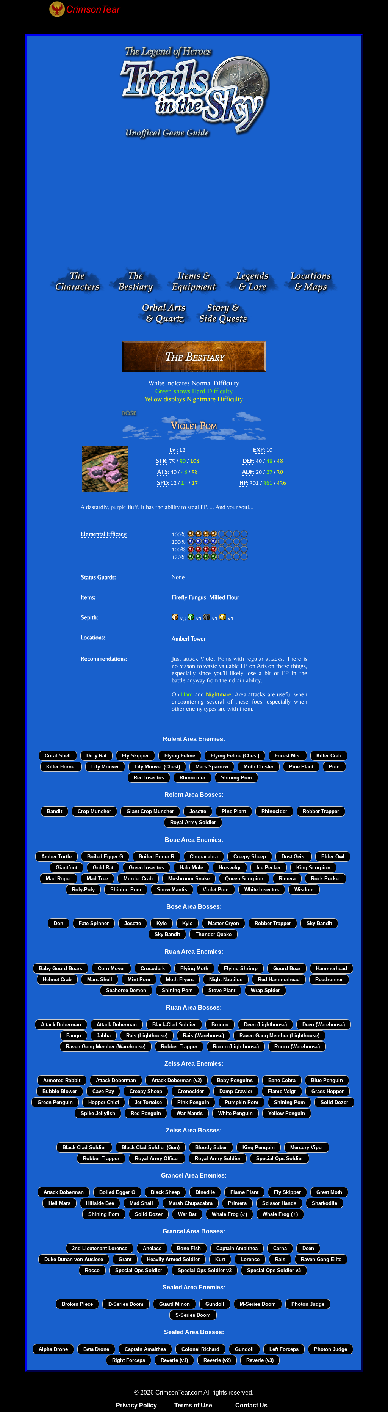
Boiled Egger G (105, 856)
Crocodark (153, 968)
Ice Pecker (269, 867)
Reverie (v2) (217, 1360)
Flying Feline (179, 756)
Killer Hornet (61, 767)
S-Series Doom (193, 1315)
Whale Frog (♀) (280, 1214)
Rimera (287, 878)
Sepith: (89, 617)
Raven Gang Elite (321, 1259)
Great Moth (329, 1192)
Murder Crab (138, 878)
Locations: (93, 637)
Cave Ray (103, 1091)
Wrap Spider (265, 990)
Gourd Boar (286, 968)
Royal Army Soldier (193, 822)
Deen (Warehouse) (323, 1024)
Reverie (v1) (174, 1360)
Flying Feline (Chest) (235, 756)
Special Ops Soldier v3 (274, 1270)
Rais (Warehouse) (203, 1035)
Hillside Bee (100, 1203)
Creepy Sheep (249, 856)
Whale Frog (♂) (229, 1214)
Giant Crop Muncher (150, 811)
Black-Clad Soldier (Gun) (151, 1147)
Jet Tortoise (148, 1102)
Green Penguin (55, 1102)
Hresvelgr (230, 867)
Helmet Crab (57, 979)
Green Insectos (146, 867)
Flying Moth (194, 968)
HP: (243, 482)
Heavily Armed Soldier (173, 1259)
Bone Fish (189, 1248)
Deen (308, 1248)
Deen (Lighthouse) (265, 1024)
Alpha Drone (53, 1349)
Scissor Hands (279, 1203)
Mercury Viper (306, 1147)
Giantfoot (66, 867)
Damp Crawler (235, 1091)
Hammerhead (331, 968)
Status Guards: (98, 577)
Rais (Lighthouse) (146, 1035)
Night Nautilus (225, 979)
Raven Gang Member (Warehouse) (106, 1046)
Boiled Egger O (117, 1192)
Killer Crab (328, 756)
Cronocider (191, 1091)
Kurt (220, 1259)
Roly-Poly (83, 889)
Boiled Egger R (156, 856)
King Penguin (258, 1147)
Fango (73, 1035)
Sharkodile (324, 1203)
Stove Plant (221, 990)
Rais (280, 1259)
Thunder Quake (214, 934)
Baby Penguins (235, 1080)
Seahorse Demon (126, 990)
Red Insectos (149, 778)
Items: (88, 597)
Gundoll (214, 1304)
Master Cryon (223, 923)
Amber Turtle (56, 856)
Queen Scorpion (244, 878)
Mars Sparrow (212, 767)
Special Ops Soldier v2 (205, 1270)
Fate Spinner (94, 923)
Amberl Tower (189, 638)
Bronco (219, 1024)
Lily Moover (105, 767)
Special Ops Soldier (279, 1158)
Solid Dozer (334, 1102)
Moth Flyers (180, 979)
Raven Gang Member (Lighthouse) (279, 1035)
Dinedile (205, 1192)
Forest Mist (288, 756)
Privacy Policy (136, 1405)
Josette (197, 811)
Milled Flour (224, 597)
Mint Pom (139, 979)
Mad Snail (141, 1203)
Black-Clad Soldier (174, 1024)
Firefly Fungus (189, 597)
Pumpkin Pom (241, 1102)
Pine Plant (301, 767)
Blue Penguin (327, 1080)
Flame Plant (244, 1192)
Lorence (250, 1259)
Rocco (92, 1270)
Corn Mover (111, 968)
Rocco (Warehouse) (297, 1046)
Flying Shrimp (241, 968)
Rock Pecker (325, 878)
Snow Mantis (172, 889)
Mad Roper (58, 878)
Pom (334, 767)
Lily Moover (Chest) (157, 767)
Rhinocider (192, 778)
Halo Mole (191, 867)
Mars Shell (99, 979)
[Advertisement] (193, 205)
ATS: (163, 471)
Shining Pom (236, 778)
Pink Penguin (193, 1102)
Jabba (104, 1035)
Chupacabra (204, 856)
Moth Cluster (259, 767)
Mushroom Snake (189, 878)
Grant (125, 1259)
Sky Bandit (319, 923)
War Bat (187, 1214)
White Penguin (235, 1113)
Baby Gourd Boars (60, 968)
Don (58, 923)
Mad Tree (97, 878)
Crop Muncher (94, 811)
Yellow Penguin (286, 1113)
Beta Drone (96, 1349)
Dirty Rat (96, 756)
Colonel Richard (200, 1349)
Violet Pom (216, 889)
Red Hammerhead (279, 979)
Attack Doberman (61, 1024)
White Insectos (261, 889)
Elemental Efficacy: (104, 533)
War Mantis (190, 1113)
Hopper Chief (103, 1102)
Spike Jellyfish (98, 1113)
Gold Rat (103, 867)
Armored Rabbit (61, 1080)
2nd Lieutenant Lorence (99, 1248)
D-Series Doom (126, 1304)
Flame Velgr (282, 1091)
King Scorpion (313, 867)
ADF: (248, 471)
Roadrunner (329, 979)
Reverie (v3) (260, 1360)
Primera (237, 1203)
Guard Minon (174, 1304)
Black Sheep (165, 1192)
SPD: (163, 482)
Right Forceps (128, 1360)
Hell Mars (59, 1203)
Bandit (54, 811)
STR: (161, 460)
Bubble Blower (59, 1091)
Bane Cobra (282, 1080)
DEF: (248, 460)
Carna (280, 1248)
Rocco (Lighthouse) (236, 1046)
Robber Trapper (321, 811)
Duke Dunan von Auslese (73, 1259)
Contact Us (251, 1405)
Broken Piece (77, 1304)
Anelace (152, 1248)
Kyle (161, 923)
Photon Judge (307, 1304)
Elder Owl (332, 856)
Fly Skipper (135, 756)
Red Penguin (146, 1113)
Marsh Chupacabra (191, 1203)
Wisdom (304, 889)
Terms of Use (193, 1405)
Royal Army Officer (157, 1158)
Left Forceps (284, 1349)
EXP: (259, 449)
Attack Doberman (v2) (177, 1080)
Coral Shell (58, 756)
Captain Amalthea (237, 1248)
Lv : (173, 449)
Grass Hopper (327, 1091)
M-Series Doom (258, 1304)
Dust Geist (294, 856)
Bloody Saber (211, 1147)
